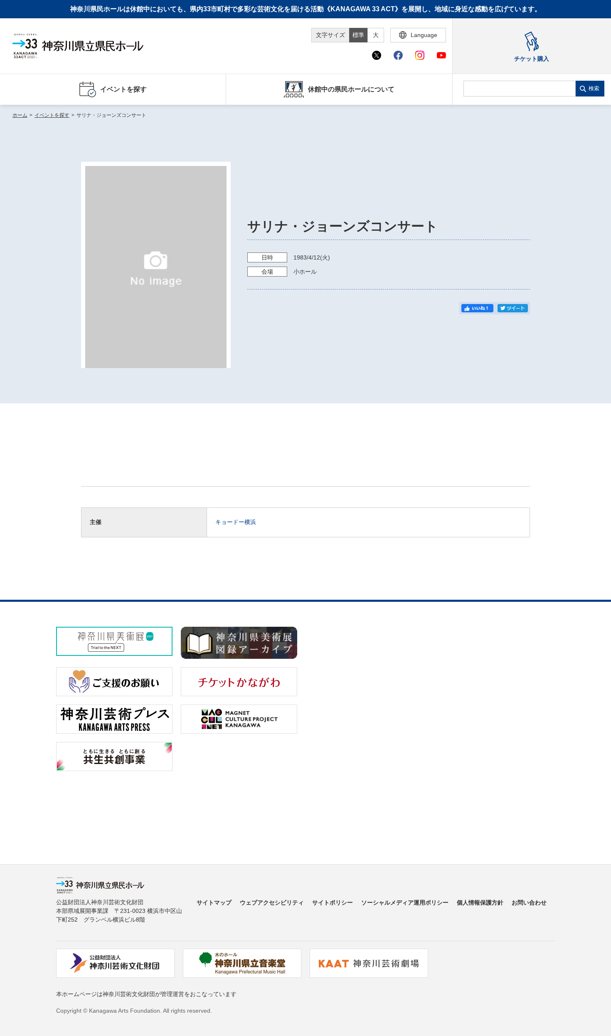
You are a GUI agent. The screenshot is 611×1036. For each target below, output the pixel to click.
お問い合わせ (529, 902)
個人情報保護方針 (480, 902)
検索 (594, 88)
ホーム (19, 115)
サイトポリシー (332, 902)
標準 (358, 35)
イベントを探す (51, 115)
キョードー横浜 (235, 522)
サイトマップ (214, 902)
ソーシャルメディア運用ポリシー (404, 902)
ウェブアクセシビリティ (272, 902)
